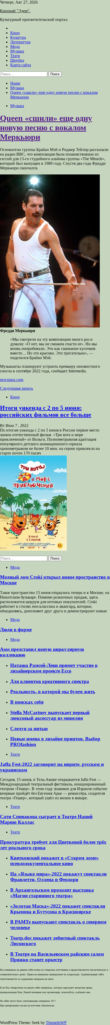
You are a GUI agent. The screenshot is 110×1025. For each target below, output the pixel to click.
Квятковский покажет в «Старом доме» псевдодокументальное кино (54, 860)
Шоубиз (17, 60)
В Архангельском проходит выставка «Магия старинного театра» (52, 892)
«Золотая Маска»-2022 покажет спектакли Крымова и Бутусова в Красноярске (57, 908)
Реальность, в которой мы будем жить (52, 691)
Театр (15, 56)
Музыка (17, 51)
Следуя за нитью (29, 728)
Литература (20, 42)
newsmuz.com (11, 379)
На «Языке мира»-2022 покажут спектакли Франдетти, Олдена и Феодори (58, 876)
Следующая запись (16, 388)
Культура (18, 37)
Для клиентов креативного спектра (49, 681)
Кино (15, 33)
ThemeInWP (56, 1022)
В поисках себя (26, 702)
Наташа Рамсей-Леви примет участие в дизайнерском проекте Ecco (53, 668)
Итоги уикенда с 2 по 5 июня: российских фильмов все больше (45, 411)
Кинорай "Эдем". (15, 11)
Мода (15, 46)
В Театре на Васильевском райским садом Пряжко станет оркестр (57, 956)
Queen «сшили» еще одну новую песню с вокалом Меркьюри (46, 127)
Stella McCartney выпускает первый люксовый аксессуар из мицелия (50, 715)
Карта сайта (20, 65)
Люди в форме (16, 629)
